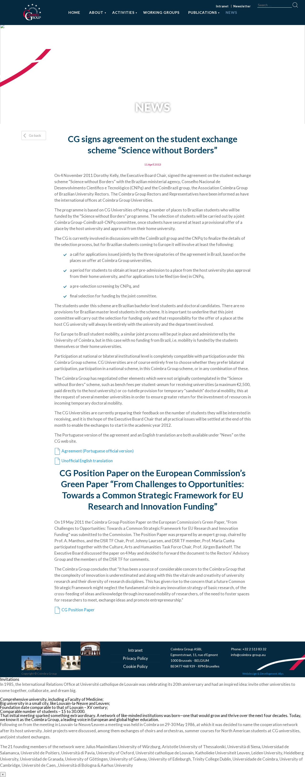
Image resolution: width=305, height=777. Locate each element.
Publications (202, 12)
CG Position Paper (78, 609)
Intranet (222, 6)
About (96, 12)
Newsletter (242, 6)
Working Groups (161, 12)
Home (74, 12)
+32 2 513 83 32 (254, 649)
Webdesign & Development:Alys (263, 673)
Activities (123, 12)
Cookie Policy (135, 666)
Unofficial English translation (87, 460)
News (231, 12)
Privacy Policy (135, 658)
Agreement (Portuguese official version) (97, 450)
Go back (35, 135)
